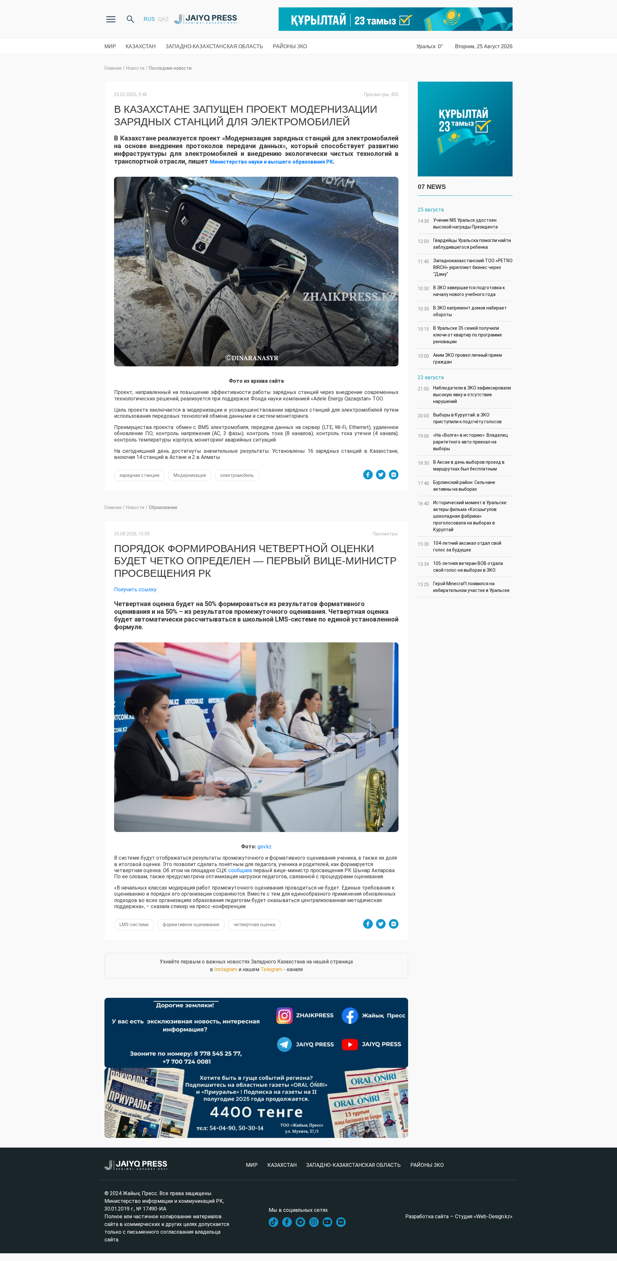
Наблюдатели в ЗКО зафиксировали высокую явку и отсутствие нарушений (464, 394)
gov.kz (264, 847)
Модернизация (190, 475)
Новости (135, 68)
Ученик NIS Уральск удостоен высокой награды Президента (458, 223)
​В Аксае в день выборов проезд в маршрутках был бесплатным (461, 465)
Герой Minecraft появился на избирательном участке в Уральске (464, 587)
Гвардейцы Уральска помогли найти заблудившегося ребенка (464, 244)
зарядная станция (139, 475)
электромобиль (237, 475)
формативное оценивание (191, 924)
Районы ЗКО (290, 46)
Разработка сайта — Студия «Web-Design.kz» (459, 1216)
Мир (110, 46)
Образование (163, 507)
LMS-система (134, 924)
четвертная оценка (254, 924)
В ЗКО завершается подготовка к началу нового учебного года (461, 291)
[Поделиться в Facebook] (368, 474)
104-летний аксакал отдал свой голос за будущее (459, 546)
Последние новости (170, 68)
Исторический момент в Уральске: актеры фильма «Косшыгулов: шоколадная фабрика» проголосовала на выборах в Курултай (462, 516)
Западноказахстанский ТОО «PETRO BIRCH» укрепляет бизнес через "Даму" (465, 267)
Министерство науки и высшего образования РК (271, 162)
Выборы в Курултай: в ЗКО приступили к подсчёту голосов (460, 418)
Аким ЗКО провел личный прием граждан (460, 358)
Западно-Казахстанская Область (214, 46)
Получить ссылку (135, 589)
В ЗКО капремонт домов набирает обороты (462, 311)
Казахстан (141, 46)
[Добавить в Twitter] (381, 474)
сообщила (240, 870)
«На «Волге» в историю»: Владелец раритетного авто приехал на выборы (463, 442)
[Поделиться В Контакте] (394, 474)
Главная (112, 68)
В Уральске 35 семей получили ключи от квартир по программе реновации (460, 335)
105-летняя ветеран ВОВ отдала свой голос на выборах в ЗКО (460, 567)
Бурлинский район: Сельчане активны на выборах (456, 486)
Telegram (271, 969)
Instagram (225, 969)
